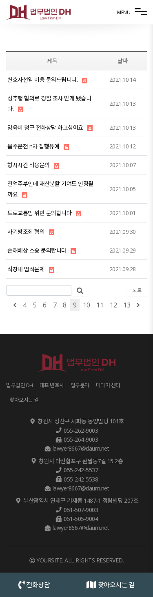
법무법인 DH (19, 385)
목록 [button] (137, 290)
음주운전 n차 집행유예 (33, 146)
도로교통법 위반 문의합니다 (39, 213)
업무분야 (80, 385)
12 (113, 305)
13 (126, 305)
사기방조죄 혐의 (25, 231)
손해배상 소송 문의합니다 (37, 250)
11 (99, 305)
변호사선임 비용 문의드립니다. (42, 79)
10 (86, 305)
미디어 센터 (108, 385)
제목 (52, 61)
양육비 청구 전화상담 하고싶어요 (45, 127)
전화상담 (37, 584)
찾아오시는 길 (115, 584)
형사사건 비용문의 (28, 165)
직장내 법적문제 (25, 269)
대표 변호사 (52, 385)
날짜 (123, 61)
